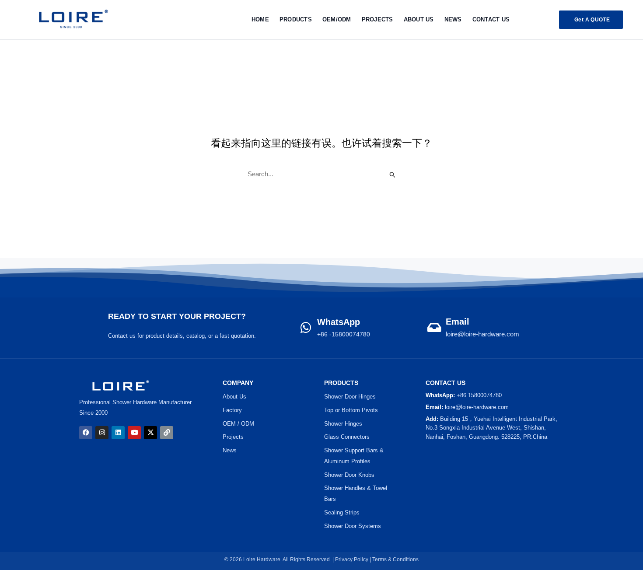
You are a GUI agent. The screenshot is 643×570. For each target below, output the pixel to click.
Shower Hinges (343, 423)
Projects (233, 437)
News (453, 19)
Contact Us (491, 19)
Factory (232, 410)
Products (296, 19)
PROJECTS (377, 19)
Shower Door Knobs (349, 475)
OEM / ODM (238, 423)
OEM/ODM (336, 19)
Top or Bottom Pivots (351, 410)
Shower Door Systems (352, 526)
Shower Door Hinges (350, 396)
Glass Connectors (347, 437)
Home (260, 19)
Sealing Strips (342, 512)
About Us (419, 19)
